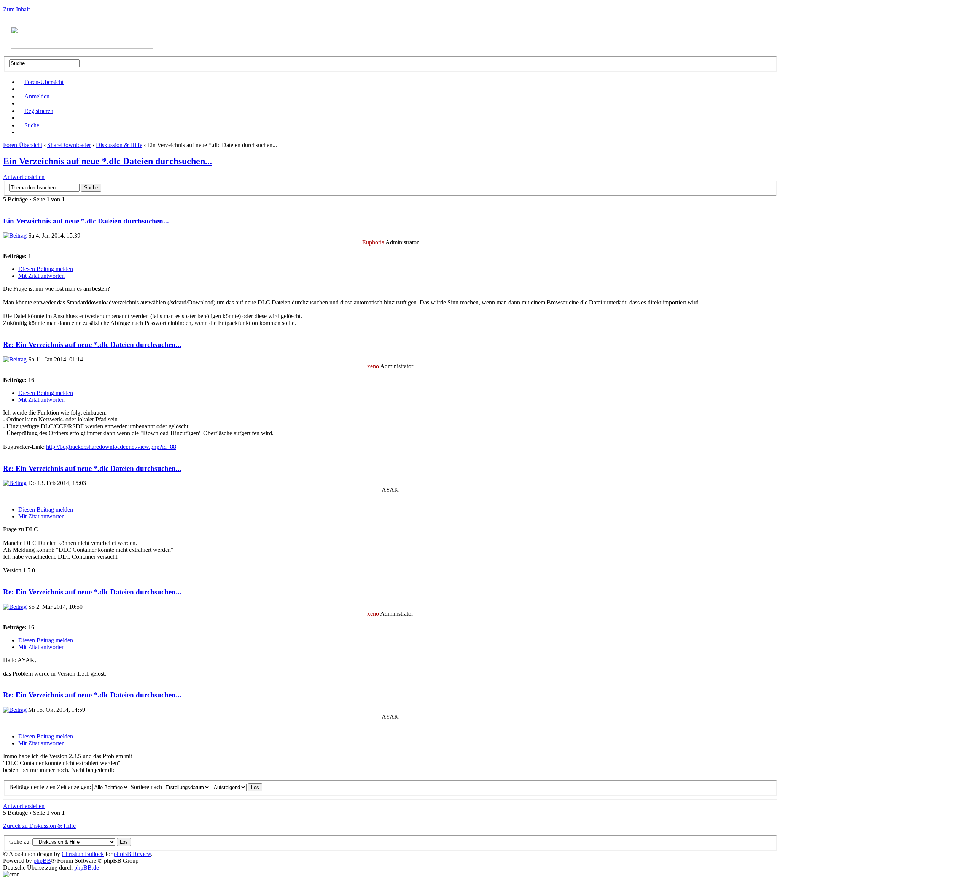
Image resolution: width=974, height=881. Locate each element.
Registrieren (38, 111)
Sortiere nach (147, 787)
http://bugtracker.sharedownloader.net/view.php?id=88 (111, 447)
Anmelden (36, 96)
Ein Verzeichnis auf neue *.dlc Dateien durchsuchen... (107, 161)
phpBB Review (132, 854)
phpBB (42, 860)
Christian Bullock (83, 854)
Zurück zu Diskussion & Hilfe (39, 825)
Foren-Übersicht (44, 82)
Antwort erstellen (24, 177)
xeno (373, 366)
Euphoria (373, 242)
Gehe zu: (20, 841)
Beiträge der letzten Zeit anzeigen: (50, 787)
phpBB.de (86, 867)
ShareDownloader (69, 145)
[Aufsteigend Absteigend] (237, 787)
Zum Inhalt (16, 9)
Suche (31, 125)
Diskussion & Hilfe (119, 145)
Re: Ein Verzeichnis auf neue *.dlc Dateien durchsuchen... (92, 345)
